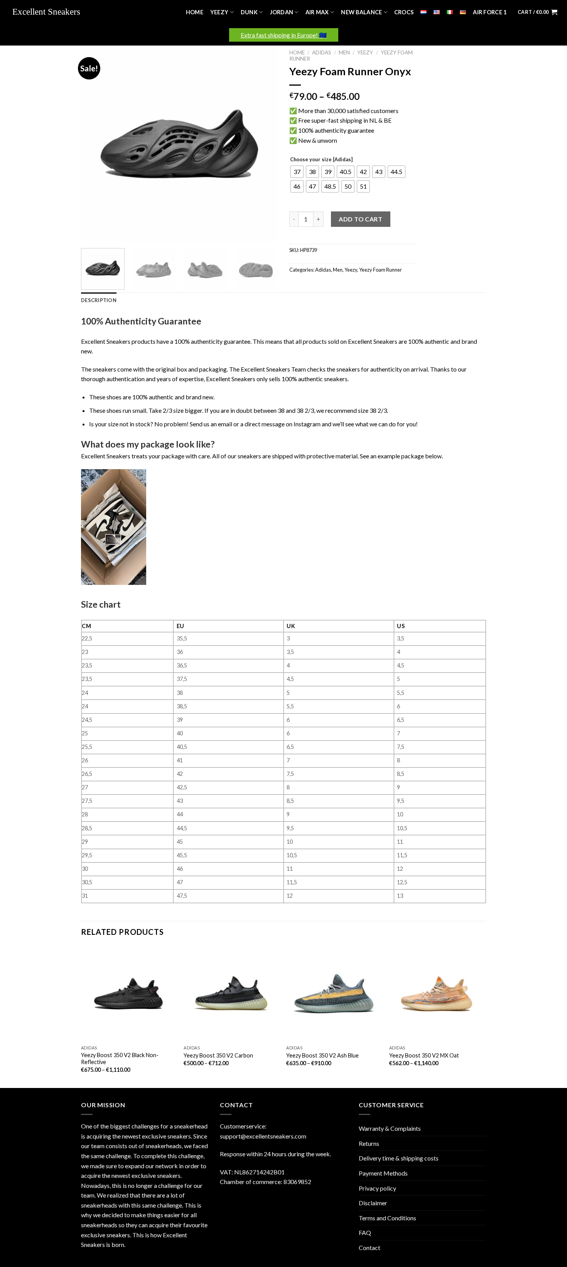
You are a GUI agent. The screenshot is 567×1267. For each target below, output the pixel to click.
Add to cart (360, 219)
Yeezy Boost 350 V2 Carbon (218, 1055)
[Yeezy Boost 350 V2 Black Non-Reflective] (128, 993)
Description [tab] (98, 300)
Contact (369, 1247)
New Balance (361, 12)
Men (344, 52)
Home (194, 12)
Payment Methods (383, 1173)
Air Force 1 (489, 12)
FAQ (365, 1232)
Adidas (321, 52)
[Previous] (94, 144)
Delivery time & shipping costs (399, 1158)
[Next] (264, 144)
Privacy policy (377, 1188)
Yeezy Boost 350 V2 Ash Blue (322, 1055)
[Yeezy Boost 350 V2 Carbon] (231, 993)
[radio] (297, 171)
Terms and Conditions (387, 1217)
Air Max (317, 12)
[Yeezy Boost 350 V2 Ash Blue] (333, 993)
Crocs (403, 12)
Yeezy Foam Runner (380, 270)
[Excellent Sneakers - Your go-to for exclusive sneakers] (50, 12)
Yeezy (219, 12)
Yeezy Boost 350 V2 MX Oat (424, 1055)
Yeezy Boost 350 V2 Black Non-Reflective (120, 1059)
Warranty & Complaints (390, 1128)
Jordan (282, 12)
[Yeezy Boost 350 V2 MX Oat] (436, 993)
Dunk (249, 12)
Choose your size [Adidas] (321, 159)
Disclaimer (373, 1202)
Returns (369, 1143)
